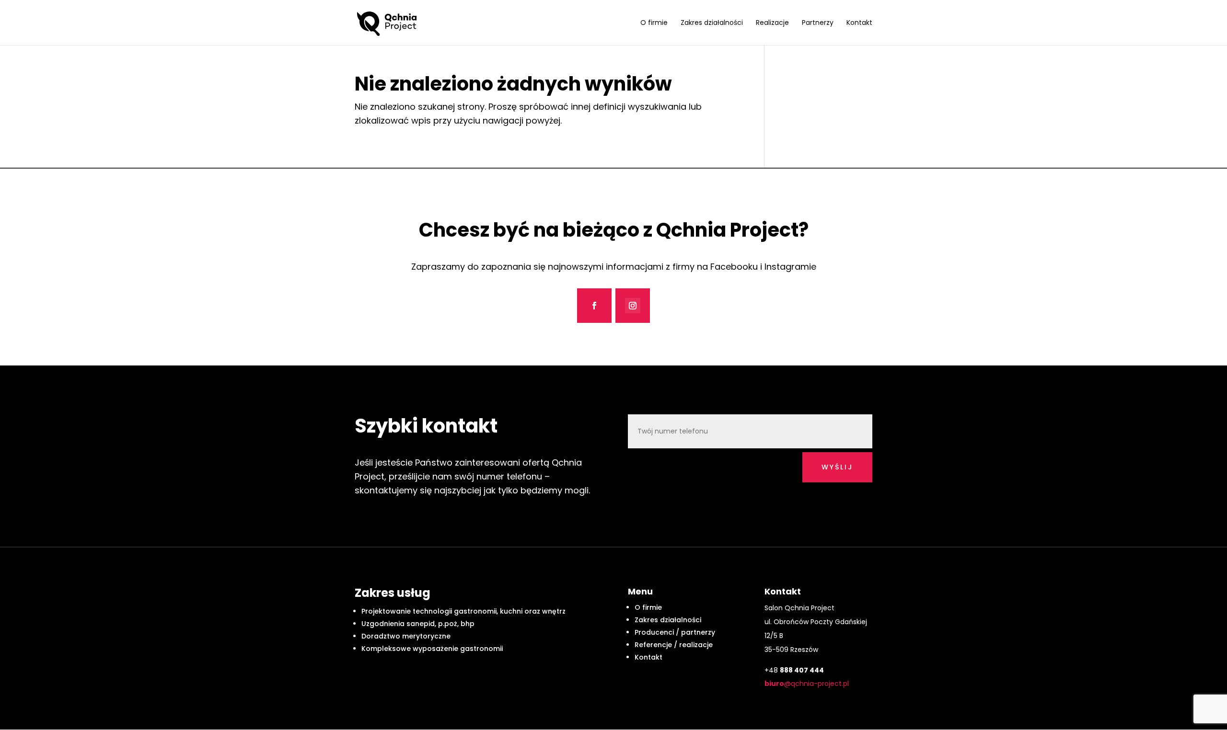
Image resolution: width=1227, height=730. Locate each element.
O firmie (654, 23)
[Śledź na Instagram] (632, 305)
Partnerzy (817, 23)
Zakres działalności (712, 23)
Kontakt (859, 23)
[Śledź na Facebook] (594, 305)
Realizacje (772, 23)
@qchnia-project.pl (806, 683)
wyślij (837, 467)
